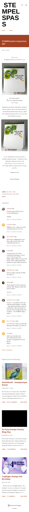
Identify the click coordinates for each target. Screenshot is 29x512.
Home (3, 30)
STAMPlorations (20, 59)
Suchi (8, 282)
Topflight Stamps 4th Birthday (12, 477)
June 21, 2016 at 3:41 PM (14, 265)
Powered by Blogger (15, 505)
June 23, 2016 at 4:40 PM (14, 346)
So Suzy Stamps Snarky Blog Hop (13, 430)
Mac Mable (10, 236)
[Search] (22, 3)
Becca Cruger (11, 321)
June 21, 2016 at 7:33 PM (14, 277)
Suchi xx (9, 292)
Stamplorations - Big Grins (10, 194)
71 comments (11, 496)
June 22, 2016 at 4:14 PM (14, 328)
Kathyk (9, 208)
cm (8, 333)
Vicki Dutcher (11, 270)
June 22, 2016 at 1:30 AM (14, 295)
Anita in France (11, 300)
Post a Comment (7, 350)
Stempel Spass (11, 15)
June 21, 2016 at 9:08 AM (14, 219)
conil (8, 250)
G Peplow (10, 224)
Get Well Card (10, 192)
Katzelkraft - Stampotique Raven (14, 383)
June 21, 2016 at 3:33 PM (14, 245)
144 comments (11, 449)
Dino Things (14, 102)
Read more (24, 402)
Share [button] (3, 196)
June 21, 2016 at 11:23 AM (14, 231)
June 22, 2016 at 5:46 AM (14, 316)
